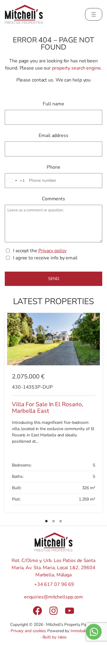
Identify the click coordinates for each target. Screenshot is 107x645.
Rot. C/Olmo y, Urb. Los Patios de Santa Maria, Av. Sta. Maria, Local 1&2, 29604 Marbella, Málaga (53, 567)
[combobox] (15, 180)
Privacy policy (52, 250)
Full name (53, 104)
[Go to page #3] (60, 521)
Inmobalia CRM (84, 631)
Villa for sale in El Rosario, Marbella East (47, 407)
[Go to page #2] (53, 521)
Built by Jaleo (55, 637)
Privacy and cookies (28, 631)
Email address (53, 135)
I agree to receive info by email (45, 258)
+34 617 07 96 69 (54, 584)
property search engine (76, 68)
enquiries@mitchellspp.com (53, 597)
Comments (53, 198)
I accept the (40, 250)
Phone (53, 167)
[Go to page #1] (46, 521)
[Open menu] (93, 14)
